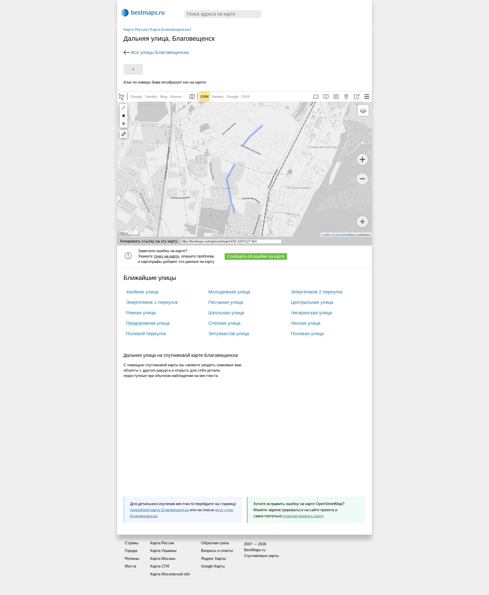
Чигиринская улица (311, 312)
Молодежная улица (229, 291)
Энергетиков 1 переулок (152, 302)
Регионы (132, 558)
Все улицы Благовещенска (160, 52)
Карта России (135, 29)
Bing (163, 96)
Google (136, 96)
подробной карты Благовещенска (159, 510)
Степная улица (224, 323)
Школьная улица (226, 312)
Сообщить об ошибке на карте (255, 256)
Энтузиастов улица (228, 333)
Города (131, 550)
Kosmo (176, 96)
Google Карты (213, 566)
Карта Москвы (162, 558)
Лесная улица (305, 323)
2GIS (245, 96)
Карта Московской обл (170, 574)
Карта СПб (159, 566)
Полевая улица (307, 333)
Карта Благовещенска (169, 29)
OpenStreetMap (345, 235)
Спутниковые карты (261, 555)
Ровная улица (141, 312)
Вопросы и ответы (217, 550)
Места (130, 566)
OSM (204, 96)
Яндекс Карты (213, 558)
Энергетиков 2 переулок (317, 291)
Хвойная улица (142, 291)
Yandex (151, 96)
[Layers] (363, 110)
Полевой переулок (146, 333)
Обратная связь (215, 543)
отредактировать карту (303, 516)
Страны (131, 543)
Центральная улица (312, 302)
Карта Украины (163, 550)
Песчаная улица (225, 302)
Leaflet (326, 235)
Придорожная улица (148, 323)
